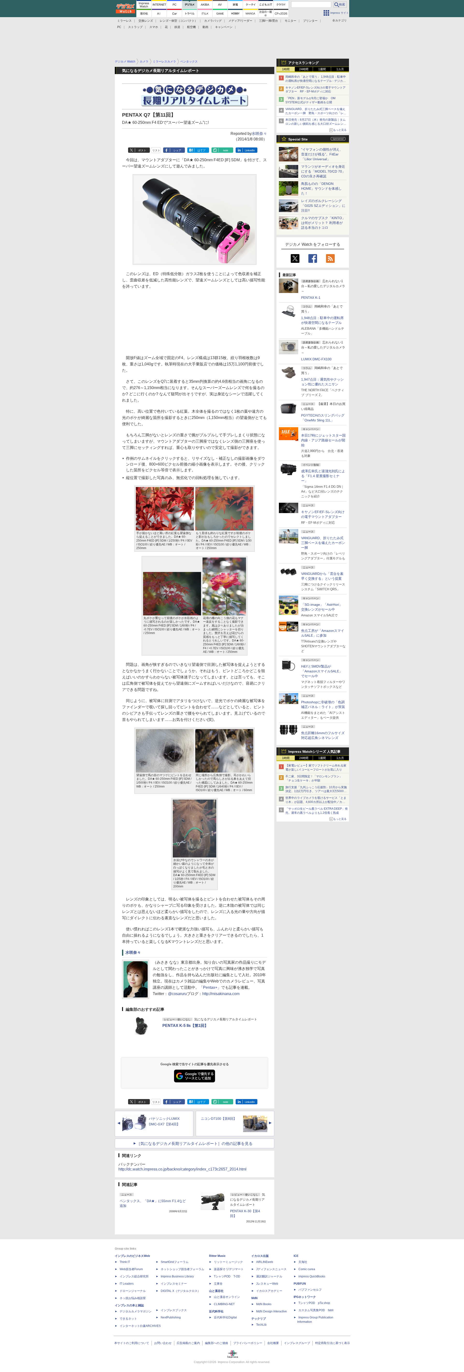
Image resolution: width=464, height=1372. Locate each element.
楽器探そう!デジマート (229, 1269)
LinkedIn (250, 150)
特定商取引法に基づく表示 (332, 1343)
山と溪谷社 (216, 1291)
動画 (205, 27)
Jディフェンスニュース (271, 1269)
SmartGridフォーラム (174, 1262)
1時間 (286, 69)
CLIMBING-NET (224, 1304)
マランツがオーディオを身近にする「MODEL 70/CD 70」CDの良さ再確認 (323, 171)
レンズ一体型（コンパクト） (178, 20)
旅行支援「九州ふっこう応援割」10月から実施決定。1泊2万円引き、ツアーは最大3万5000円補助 (316, 791)
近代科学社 (216, 1311)
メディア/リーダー (240, 20)
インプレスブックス (174, 1310)
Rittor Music (217, 1256)
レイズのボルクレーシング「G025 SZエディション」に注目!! (323, 205)
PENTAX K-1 (310, 297)
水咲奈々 (259, 134)
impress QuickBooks (311, 1276)
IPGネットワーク (305, 1297)
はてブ (201, 150)
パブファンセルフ (310, 1289)
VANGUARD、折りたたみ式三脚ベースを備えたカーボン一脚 (323, 543)
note (225, 150)
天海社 (302, 1262)
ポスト (142, 150)
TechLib (261, 1324)
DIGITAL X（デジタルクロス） (180, 1291)
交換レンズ (145, 20)
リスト (156, 150)
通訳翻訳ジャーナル (269, 1276)
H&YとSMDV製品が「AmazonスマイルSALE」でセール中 (321, 671)
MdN (254, 1298)
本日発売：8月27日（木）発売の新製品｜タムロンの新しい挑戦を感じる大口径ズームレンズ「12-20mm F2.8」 (315, 124)
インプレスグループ (297, 1343)
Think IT (125, 1262)
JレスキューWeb (267, 1283)
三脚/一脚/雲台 (268, 20)
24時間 (303, 69)
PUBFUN (300, 1283)
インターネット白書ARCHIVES (140, 1326)
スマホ (153, 27)
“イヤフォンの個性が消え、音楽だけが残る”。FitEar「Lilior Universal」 (322, 154)
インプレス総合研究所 (134, 1276)
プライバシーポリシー (247, 1343)
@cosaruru (177, 994)
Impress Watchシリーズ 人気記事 (314, 751)
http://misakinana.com (220, 994)
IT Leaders (127, 1283)
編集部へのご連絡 (216, 1343)
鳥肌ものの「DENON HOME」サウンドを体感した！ (321, 188)
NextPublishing (171, 1317)
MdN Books (263, 1304)
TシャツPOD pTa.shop (314, 1303)
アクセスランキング (303, 63)
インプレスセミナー (174, 1283)
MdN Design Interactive (271, 1311)
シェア (177, 150)
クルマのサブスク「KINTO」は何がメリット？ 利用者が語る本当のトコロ (323, 223)
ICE (296, 1256)
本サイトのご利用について (131, 1343)
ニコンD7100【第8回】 (219, 1119)
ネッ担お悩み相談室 (133, 1298)
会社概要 (273, 1343)
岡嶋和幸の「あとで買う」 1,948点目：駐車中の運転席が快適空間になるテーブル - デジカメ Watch (315, 81)
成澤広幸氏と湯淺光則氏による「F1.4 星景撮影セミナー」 (323, 476)
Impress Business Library (177, 1276)
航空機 (191, 27)
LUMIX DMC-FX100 (316, 359)
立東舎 (218, 1283)
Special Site (298, 139)
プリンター (310, 20)
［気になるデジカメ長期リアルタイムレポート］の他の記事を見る (195, 1144)
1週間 (322, 69)
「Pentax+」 (210, 987)
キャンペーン (223, 27)
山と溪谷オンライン (227, 1297)
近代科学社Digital (225, 1317)
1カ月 (340, 69)
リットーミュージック (228, 1262)
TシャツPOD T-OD (227, 1276)
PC (119, 27)
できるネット (128, 1318)
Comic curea (306, 1269)
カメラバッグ (213, 20)
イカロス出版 (260, 1256)
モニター (290, 20)
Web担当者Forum (131, 1269)
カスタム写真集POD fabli (316, 1310)
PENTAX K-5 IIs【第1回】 (185, 1026)
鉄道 (177, 27)
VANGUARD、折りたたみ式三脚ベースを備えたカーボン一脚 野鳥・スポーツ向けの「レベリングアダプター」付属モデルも (315, 113)
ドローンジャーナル (133, 1291)
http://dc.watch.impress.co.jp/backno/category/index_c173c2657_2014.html (182, 1169)
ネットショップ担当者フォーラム (182, 1269)
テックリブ (258, 1318)
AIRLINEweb (264, 1262)
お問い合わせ (163, 1343)
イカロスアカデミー (269, 1291)
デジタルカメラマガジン (136, 1311)
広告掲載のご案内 (188, 1343)
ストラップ (135, 27)
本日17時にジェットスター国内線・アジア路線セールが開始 (323, 440)
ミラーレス (124, 20)
